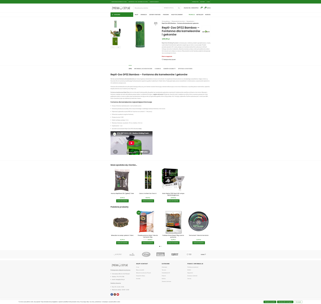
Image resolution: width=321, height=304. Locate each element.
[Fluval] (203, 254)
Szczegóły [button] (298, 302)
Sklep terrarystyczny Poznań (143, 272)
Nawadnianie (190, 21)
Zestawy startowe (166, 281)
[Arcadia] (160, 254)
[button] (113, 47)
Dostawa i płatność (192, 275)
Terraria (164, 270)
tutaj (140, 128)
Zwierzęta (164, 267)
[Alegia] (132, 254)
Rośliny (164, 278)
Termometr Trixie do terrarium (199, 235)
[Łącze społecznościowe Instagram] (115, 294)
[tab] (130, 67)
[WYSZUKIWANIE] (179, 8)
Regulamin (190, 272)
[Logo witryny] (121, 7)
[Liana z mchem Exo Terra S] (148, 180)
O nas (137, 267)
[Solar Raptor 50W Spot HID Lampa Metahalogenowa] (173, 180)
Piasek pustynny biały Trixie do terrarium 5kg (148, 236)
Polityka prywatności (192, 267)
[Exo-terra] (175, 254)
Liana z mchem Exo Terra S (147, 193)
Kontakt (138, 278)
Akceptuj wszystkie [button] (270, 302)
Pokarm (164, 275)
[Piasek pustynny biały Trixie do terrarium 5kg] (148, 222)
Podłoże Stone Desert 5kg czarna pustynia (173, 236)
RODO (189, 270)
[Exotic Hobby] (189, 254)
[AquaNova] (146, 254)
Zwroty (189, 278)
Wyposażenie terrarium (178, 21)
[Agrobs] (118, 254)
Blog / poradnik (140, 270)
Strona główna (166, 21)
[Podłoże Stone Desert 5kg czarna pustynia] (173, 222)
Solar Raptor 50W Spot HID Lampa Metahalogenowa (173, 194)
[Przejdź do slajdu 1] (159, 246)
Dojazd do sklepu (140, 275)
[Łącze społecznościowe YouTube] (118, 294)
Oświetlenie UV (166, 272)
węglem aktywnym (158, 94)
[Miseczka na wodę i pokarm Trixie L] (122, 222)
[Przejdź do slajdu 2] (161, 246)
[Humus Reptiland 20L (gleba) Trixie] (122, 180)
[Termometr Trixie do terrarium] (199, 222)
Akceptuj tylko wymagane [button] (285, 302)
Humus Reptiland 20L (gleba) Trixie (122, 193)
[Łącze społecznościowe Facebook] (112, 294)
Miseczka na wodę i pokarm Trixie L (122, 235)
